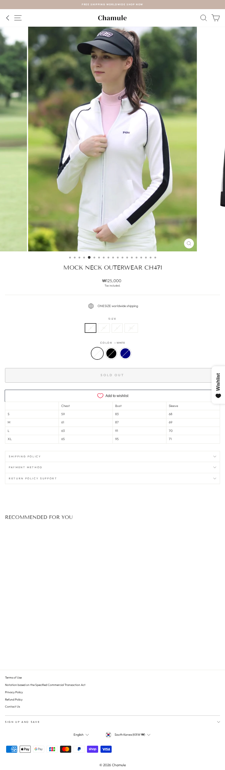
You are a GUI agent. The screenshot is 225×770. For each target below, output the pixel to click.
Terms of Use (13, 677)
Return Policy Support (33, 478)
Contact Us (12, 706)
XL (131, 328)
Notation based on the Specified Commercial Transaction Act (45, 685)
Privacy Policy (14, 692)
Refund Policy (14, 699)
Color (112, 342)
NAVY (125, 353)
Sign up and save (22, 721)
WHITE (97, 353)
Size (112, 318)
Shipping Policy (25, 456)
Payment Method (26, 467)
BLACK (111, 353)
